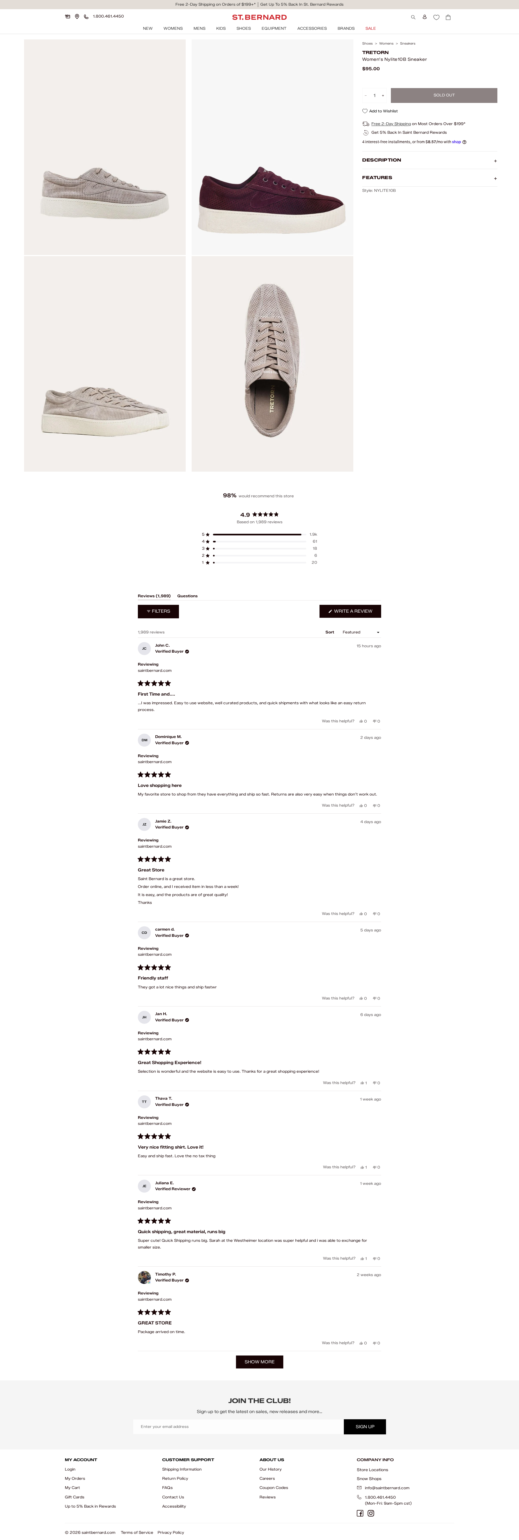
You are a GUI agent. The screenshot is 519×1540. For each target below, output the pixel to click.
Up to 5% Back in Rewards (90, 1506)
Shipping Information (182, 1469)
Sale (370, 28)
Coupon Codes (274, 1487)
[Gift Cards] (67, 16)
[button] (259, 535)
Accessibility (174, 1506)
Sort (330, 632)
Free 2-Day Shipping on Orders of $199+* (215, 4)
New (148, 28)
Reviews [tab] (154, 597)
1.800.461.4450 (380, 1497)
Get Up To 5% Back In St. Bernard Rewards (302, 4)
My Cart (72, 1487)
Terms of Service (137, 1532)
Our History (271, 1469)
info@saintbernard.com (387, 1488)
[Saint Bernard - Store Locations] (77, 16)
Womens (173, 28)
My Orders (75, 1478)
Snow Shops (369, 1478)
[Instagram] (371, 1513)
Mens (199, 28)
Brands (346, 28)
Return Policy (175, 1478)
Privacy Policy (171, 1532)
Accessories (312, 28)
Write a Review (357, 613)
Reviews (268, 1497)
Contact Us (173, 1497)
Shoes (244, 28)
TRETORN (375, 52)
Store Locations (372, 1469)
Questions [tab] (187, 597)
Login (70, 1469)
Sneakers (407, 43)
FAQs (167, 1487)
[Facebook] (360, 1513)
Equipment (274, 28)
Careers (267, 1478)
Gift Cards (74, 1497)
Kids (221, 28)
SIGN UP (365, 1426)
